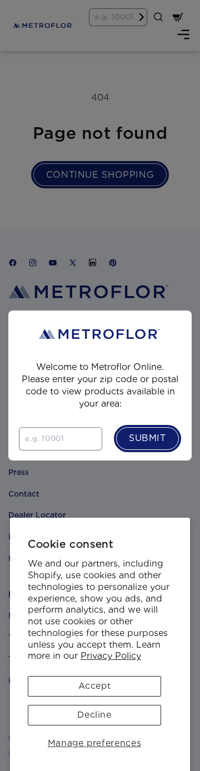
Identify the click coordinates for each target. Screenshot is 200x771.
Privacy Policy (111, 655)
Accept (94, 685)
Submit (147, 438)
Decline (94, 714)
